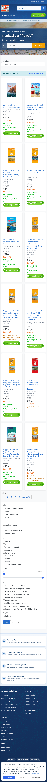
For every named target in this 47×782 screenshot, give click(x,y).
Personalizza (36, 777)
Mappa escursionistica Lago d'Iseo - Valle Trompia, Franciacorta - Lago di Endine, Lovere (11, 453)
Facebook (6, 747)
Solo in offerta (10, 512)
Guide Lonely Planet (12, 600)
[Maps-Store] (5, 8)
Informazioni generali (9, 707)
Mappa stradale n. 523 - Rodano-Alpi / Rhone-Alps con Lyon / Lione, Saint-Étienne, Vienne (11, 314)
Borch (7, 542)
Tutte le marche (7, 739)
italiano (8, 616)
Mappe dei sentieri (31, 701)
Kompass (8, 550)
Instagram (6, 751)
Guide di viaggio (30, 710)
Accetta (9, 777)
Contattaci (5, 695)
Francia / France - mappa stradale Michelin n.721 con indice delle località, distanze (34, 385)
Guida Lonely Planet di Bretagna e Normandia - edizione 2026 (35, 107)
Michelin (8, 559)
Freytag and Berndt (12, 547)
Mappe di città (30, 698)
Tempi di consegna (8, 698)
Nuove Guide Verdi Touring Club (17, 606)
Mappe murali (30, 704)
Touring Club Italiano (13, 565)
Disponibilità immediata (14, 508)
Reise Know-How (7, 733)
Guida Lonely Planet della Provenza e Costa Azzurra (11, 242)
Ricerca (38, 45)
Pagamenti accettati (8, 701)
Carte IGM (28, 713)
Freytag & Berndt (7, 727)
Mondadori (9, 562)
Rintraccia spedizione (9, 704)
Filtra (6, 622)
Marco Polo (9, 556)
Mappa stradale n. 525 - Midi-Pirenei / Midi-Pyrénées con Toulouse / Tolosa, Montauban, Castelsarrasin (35, 315)
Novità (7, 518)
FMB (6, 544)
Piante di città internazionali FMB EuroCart (21, 609)
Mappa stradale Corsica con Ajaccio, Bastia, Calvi (35, 173)
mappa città (9, 528)
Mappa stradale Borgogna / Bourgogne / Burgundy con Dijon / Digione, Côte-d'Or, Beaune (35, 454)
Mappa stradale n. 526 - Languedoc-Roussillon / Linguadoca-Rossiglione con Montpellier (11, 384)
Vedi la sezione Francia (36, 73)
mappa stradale (11, 534)
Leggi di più (35, 774)
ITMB (3, 737)
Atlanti (27, 707)
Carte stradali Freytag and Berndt (17, 589)
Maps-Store (6, 32)
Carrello (39, 15)
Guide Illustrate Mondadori (15, 597)
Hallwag (4, 730)
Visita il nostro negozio (9, 710)
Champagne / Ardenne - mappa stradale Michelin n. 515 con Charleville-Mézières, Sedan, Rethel (35, 244)
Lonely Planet (10, 553)
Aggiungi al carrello (12, 133)
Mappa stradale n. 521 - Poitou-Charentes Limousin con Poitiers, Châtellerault (11, 174)
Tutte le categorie (9, 15)
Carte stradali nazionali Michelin (17, 592)
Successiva (23, 497)
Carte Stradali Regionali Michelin (17, 595)
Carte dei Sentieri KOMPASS (15, 586)
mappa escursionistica (13, 531)
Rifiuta (22, 777)
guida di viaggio (11, 525)
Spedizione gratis (11, 514)
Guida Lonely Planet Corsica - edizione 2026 (11, 106)
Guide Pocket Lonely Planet (15, 603)
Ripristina (15, 622)
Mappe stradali (30, 695)
